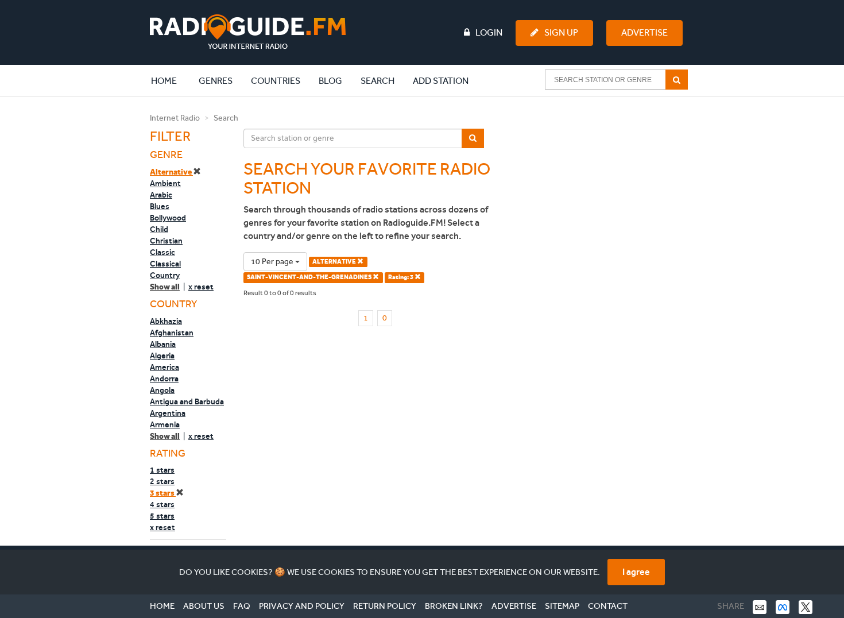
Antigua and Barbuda (187, 401)
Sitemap (562, 606)
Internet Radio (175, 118)
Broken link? (454, 606)
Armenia (165, 424)
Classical (165, 263)
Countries (275, 80)
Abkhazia (166, 321)
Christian (166, 240)
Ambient (165, 183)
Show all (165, 287)
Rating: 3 (401, 277)
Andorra (164, 378)
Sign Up (561, 32)
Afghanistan (171, 332)
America (164, 367)
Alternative (171, 172)
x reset (201, 286)
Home (170, 80)
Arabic (161, 194)
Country (165, 275)
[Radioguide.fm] (248, 31)
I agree (636, 571)
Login (488, 32)
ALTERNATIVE (334, 261)
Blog (330, 80)
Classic (162, 252)
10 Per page (273, 261)
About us (203, 606)
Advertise (644, 32)
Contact (608, 606)
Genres (216, 80)
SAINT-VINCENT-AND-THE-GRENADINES (310, 277)
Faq (241, 606)
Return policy (384, 606)
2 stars (162, 481)
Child (159, 229)
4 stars (162, 504)
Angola (162, 390)
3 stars (163, 493)
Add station (441, 80)
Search (377, 80)
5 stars (162, 515)
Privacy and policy (301, 606)
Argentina (167, 413)
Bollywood (168, 217)
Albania (163, 344)
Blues (159, 206)
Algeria (162, 355)
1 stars (162, 469)
